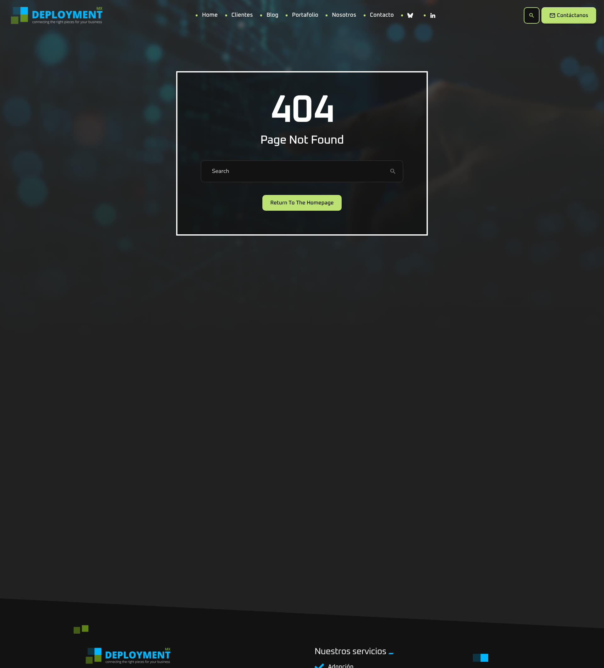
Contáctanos (568, 15)
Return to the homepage (301, 203)
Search (220, 171)
